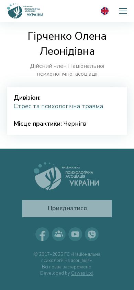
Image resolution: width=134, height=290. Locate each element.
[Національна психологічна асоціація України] (25, 10)
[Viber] (92, 234)
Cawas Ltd (82, 273)
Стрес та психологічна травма (58, 106)
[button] (123, 11)
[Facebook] (42, 234)
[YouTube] (75, 234)
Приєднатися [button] (67, 208)
